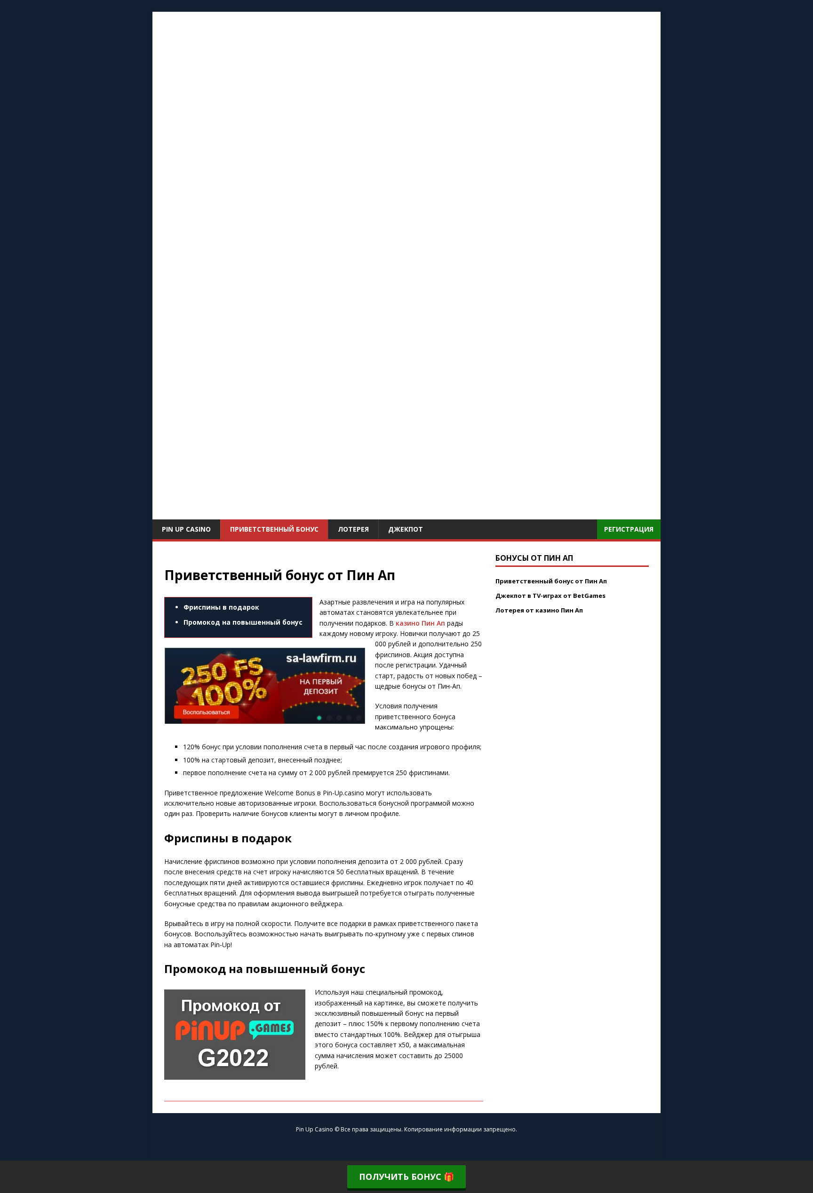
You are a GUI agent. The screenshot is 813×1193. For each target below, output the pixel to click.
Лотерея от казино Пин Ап (539, 610)
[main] (406, 514)
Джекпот (405, 529)
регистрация (629, 529)
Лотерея (353, 529)
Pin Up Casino (186, 529)
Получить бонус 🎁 (406, 1176)
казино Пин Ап (420, 623)
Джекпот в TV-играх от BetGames (550, 595)
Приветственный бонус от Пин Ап (551, 581)
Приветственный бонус (274, 529)
